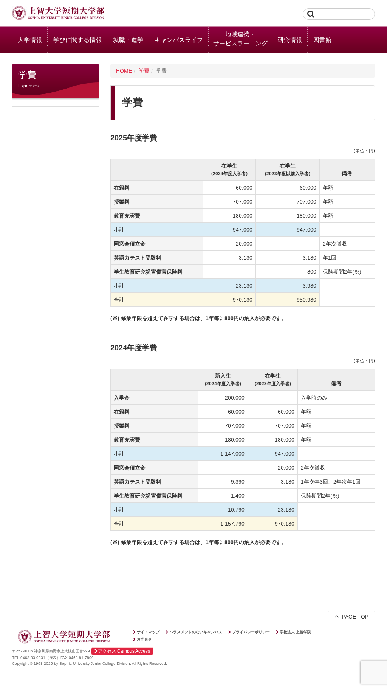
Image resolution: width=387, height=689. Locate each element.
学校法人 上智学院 (295, 632)
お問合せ (144, 639)
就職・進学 (128, 40)
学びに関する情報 (77, 40)
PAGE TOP (353, 617)
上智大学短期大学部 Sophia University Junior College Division (58, 13)
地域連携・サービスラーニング (240, 39)
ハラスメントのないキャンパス (195, 632)
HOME (124, 71)
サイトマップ (148, 632)
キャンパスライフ (179, 40)
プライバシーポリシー (251, 632)
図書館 (322, 40)
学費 (144, 71)
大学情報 (30, 40)
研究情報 (290, 40)
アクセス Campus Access (124, 651)
